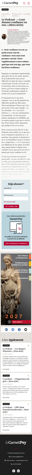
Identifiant (7, 188)
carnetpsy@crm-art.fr (22, 460)
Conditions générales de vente (16, 453)
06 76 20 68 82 (17, 464)
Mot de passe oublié (9, 202)
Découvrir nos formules (16, 243)
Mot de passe (8, 195)
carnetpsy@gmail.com (17, 456)
